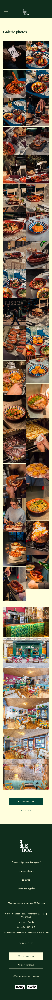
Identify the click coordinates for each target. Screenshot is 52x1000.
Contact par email (26, 965)
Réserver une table (26, 801)
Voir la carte (26, 810)
